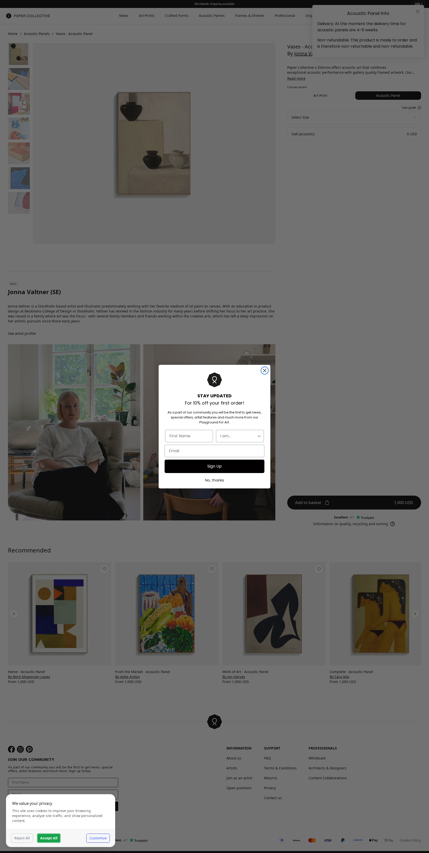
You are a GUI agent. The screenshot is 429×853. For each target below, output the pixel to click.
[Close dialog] (264, 370)
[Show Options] (259, 436)
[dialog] (60, 820)
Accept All (48, 838)
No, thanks (214, 480)
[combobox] (238, 436)
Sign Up (214, 466)
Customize (98, 838)
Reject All (22, 838)
